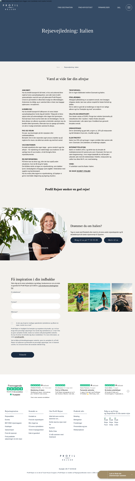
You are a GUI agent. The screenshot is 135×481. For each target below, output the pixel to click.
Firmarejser (104, 7)
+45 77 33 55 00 (70, 469)
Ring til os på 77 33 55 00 (86, 240)
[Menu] (129, 7)
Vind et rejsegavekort (36, 430)
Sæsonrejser (9, 430)
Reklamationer (79, 430)
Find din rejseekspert (36, 420)
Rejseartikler (9, 416)
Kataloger (8, 426)
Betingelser (78, 420)
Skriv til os (113, 240)
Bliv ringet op (33, 423)
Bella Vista (53, 431)
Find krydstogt (85, 7)
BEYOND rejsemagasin (13, 423)
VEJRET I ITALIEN (83, 171)
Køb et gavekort (34, 433)
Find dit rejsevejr (11, 433)
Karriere (52, 428)
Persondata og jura (80, 426)
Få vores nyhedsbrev (36, 426)
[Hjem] (11, 7)
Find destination (65, 7)
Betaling (76, 416)
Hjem (58, 67)
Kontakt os (32, 416)
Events (7, 420)
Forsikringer (78, 423)
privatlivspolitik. (19, 337)
